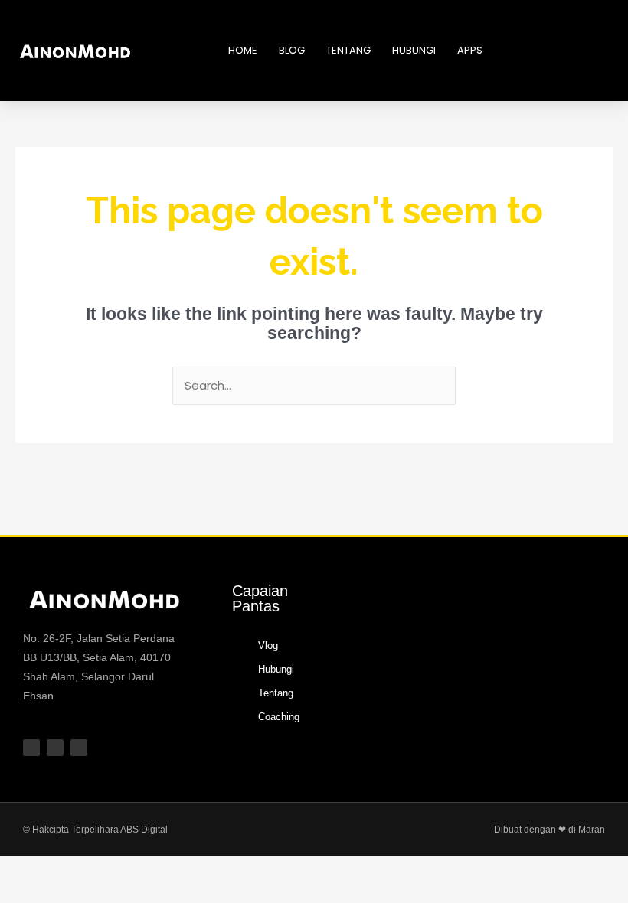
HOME (242, 50)
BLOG (292, 50)
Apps (469, 50)
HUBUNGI (414, 50)
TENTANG (348, 50)
